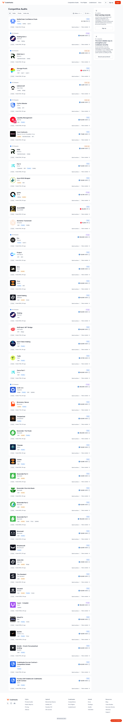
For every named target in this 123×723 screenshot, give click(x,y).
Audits (90, 707)
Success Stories (110, 707)
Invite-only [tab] (26, 13)
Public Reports (29, 704)
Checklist (90, 709)
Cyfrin (26, 699)
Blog (107, 702)
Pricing (27, 707)
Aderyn (27, 709)
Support (108, 712)
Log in (118, 2)
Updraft (47, 699)
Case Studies (109, 704)
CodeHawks (71, 699)
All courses (48, 709)
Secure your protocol (104, 56)
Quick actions (75, 27)
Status (77, 13)
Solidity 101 (48, 704)
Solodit (90, 699)
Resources (109, 699)
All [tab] (10, 13)
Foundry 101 (48, 707)
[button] (89, 21)
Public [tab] (14, 13)
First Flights (84, 2)
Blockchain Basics (50, 702)
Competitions (72, 702)
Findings (90, 704)
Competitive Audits (73, 2)
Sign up (111, 2)
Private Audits (29, 702)
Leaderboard (92, 2)
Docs (99, 2)
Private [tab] (19, 13)
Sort (88, 13)
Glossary (108, 709)
